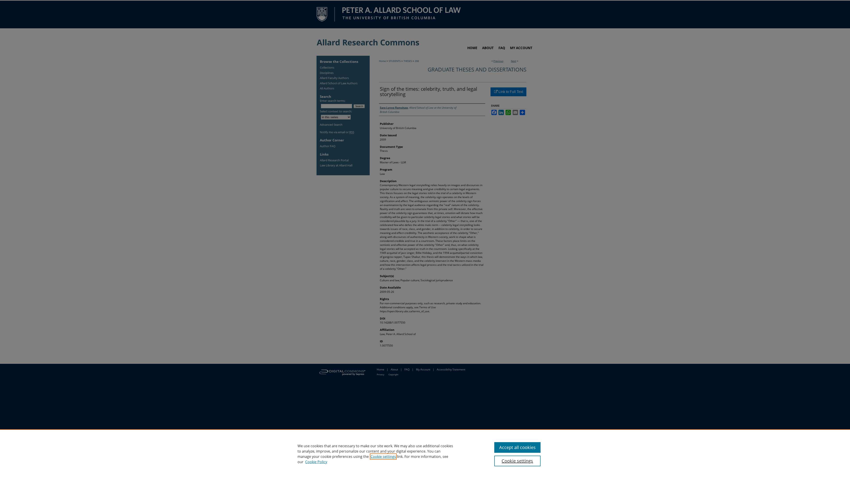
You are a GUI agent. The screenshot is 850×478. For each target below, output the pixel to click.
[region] (425, 453)
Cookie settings (383, 456)
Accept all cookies (517, 447)
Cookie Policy (316, 461)
